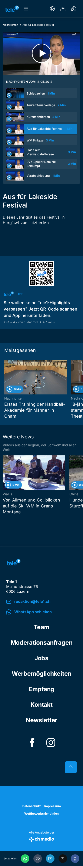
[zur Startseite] (12, 8)
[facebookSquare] (32, 743)
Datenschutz (31, 806)
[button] (37, 858)
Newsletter (41, 720)
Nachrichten (10, 24)
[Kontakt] (73, 8)
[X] (63, 858)
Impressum (52, 806)
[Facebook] (75, 858)
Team (42, 627)
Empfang (41, 689)
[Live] (52, 8)
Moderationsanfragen (42, 642)
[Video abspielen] (41, 53)
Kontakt (41, 704)
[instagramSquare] (51, 743)
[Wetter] (63, 8)
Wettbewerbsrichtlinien (41, 813)
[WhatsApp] (25, 858)
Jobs (41, 658)
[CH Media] (41, 838)
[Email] (50, 858)
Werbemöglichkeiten (41, 673)
